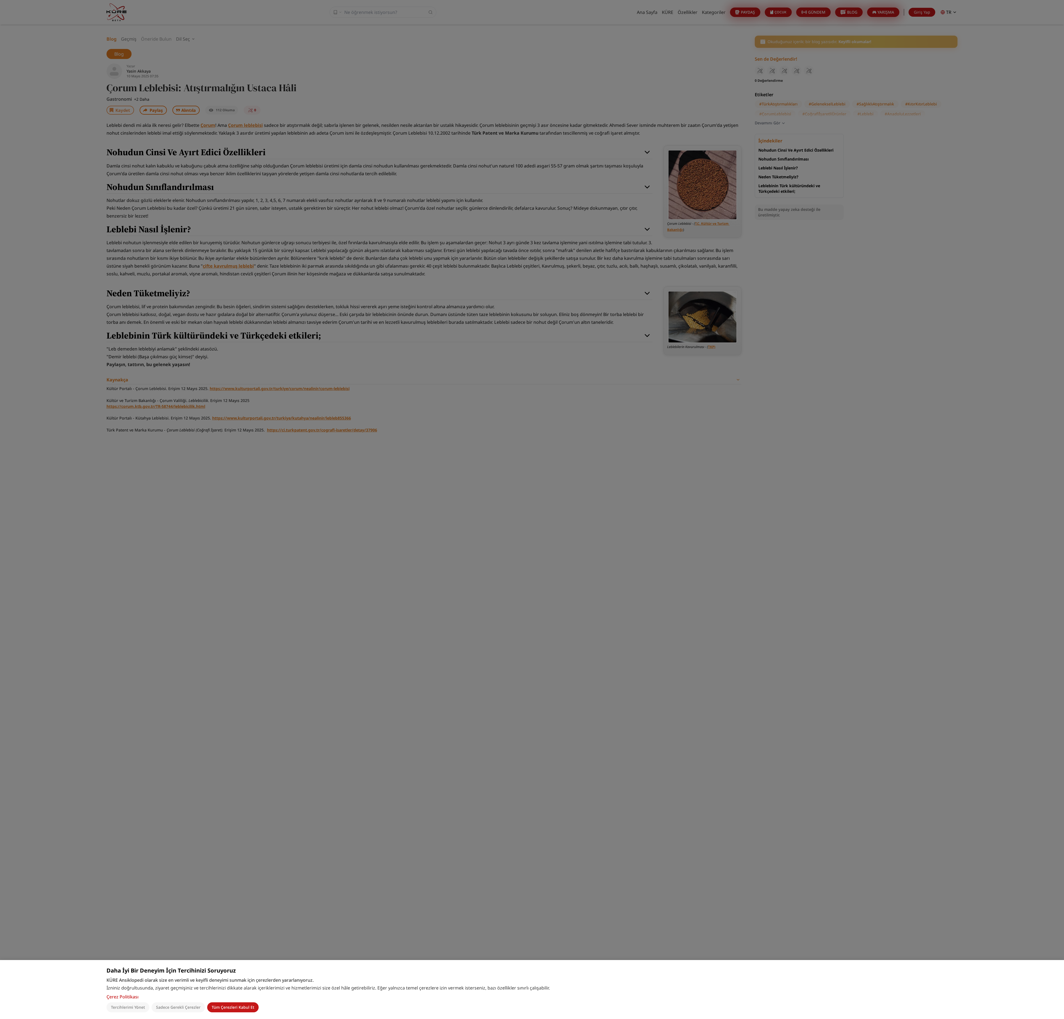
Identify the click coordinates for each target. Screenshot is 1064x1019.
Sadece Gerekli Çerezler (178, 1007)
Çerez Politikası (122, 997)
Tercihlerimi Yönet (128, 1007)
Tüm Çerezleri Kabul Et (233, 1007)
